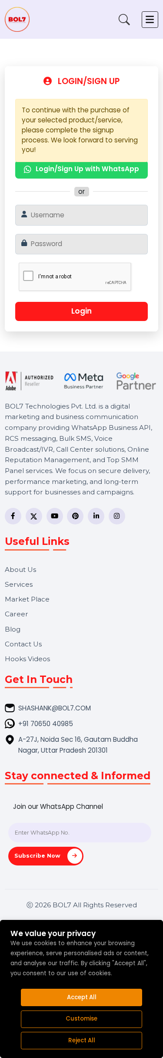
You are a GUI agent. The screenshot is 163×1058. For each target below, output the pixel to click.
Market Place (27, 599)
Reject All (81, 1040)
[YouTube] (55, 516)
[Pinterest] (75, 516)
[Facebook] (13, 516)
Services (19, 584)
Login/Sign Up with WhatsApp (87, 168)
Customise (81, 1018)
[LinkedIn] (96, 516)
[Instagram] (117, 516)
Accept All (81, 997)
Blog (12, 629)
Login (81, 311)
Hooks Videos (27, 659)
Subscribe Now (38, 855)
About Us (20, 569)
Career (16, 614)
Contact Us (23, 644)
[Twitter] (34, 516)
